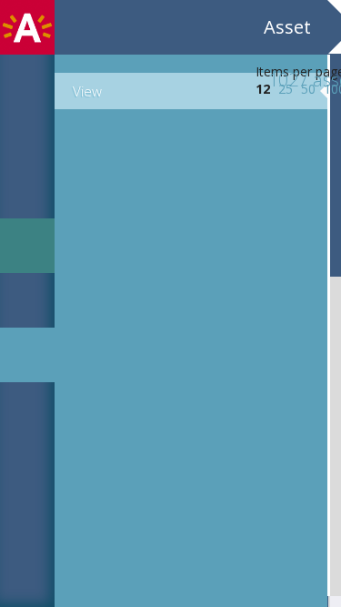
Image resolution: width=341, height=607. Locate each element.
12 (263, 88)
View (87, 91)
